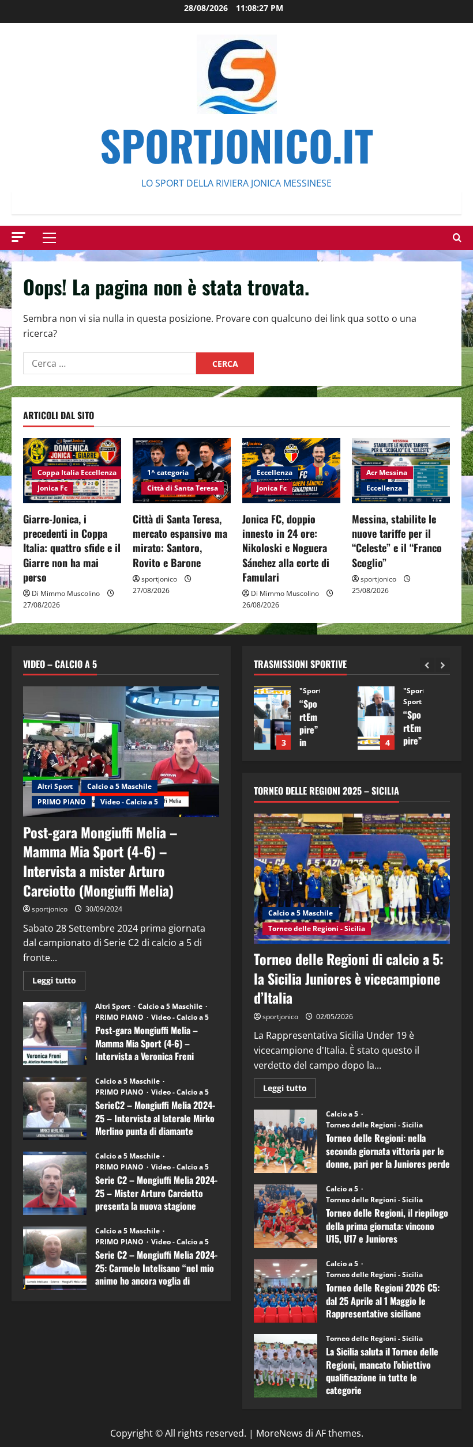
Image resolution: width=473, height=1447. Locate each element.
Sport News (384, 701)
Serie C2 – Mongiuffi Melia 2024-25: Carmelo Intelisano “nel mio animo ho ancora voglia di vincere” (55, 1258)
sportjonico (159, 579)
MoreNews (279, 1433)
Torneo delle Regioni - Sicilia (316, 928)
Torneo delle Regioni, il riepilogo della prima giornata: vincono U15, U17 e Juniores (285, 1216)
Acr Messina (386, 472)
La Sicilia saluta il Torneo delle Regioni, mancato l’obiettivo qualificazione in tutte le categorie (285, 1365)
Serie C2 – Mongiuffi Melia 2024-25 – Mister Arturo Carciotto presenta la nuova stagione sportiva (55, 1183)
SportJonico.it (236, 145)
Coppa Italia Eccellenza (77, 472)
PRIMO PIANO (61, 802)
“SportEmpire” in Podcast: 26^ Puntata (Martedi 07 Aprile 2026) (441, 718)
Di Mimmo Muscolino (66, 593)
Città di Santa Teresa (182, 488)
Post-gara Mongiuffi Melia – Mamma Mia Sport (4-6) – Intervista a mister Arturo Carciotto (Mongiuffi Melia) (100, 861)
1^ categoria (168, 472)
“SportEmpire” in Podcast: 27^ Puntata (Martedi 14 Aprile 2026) (337, 718)
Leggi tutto (58, 982)
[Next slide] (443, 665)
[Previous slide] (427, 665)
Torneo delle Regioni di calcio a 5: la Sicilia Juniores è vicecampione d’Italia (349, 978)
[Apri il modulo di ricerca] (457, 237)
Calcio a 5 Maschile (119, 786)
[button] (18, 237)
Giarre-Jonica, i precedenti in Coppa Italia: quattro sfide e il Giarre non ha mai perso (72, 547)
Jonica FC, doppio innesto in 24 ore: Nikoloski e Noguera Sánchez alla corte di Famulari (285, 547)
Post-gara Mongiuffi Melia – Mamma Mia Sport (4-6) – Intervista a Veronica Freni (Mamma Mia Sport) (55, 1033)
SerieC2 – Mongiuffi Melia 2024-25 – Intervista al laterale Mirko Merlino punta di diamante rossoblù (55, 1108)
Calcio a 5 (343, 1114)
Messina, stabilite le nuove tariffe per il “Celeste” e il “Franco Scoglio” (397, 540)
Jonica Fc (52, 488)
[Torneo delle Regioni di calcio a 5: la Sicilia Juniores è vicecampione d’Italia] (352, 879)
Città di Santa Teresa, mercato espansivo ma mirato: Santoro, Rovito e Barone (180, 540)
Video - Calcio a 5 (129, 802)
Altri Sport (55, 786)
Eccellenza (274, 472)
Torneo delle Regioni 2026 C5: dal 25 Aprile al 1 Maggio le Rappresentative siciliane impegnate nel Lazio (285, 1291)
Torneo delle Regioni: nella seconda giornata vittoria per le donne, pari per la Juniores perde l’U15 (285, 1141)
